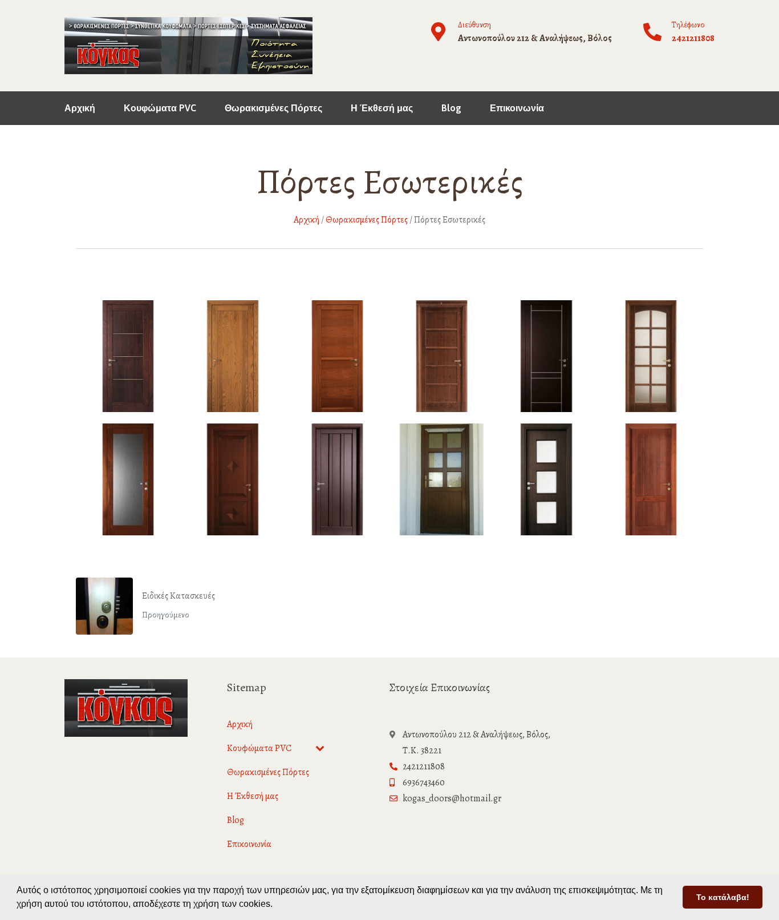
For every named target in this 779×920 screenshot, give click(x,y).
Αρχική (79, 108)
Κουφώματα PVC (160, 108)
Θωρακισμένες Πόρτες (273, 108)
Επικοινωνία (517, 108)
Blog (451, 108)
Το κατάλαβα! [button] (722, 897)
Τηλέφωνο (688, 24)
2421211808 (693, 38)
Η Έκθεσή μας (382, 108)
